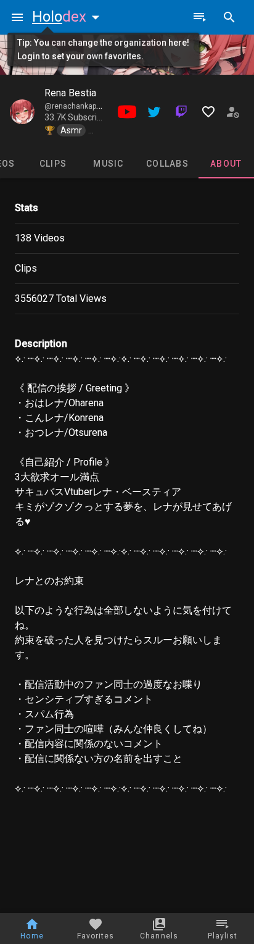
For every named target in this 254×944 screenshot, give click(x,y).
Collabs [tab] (167, 164)
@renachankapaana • (82, 106)
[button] (68, 16)
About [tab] (226, 164)
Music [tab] (108, 164)
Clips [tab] (53, 164)
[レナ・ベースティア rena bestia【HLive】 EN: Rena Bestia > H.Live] (22, 111)
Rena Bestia (70, 93)
